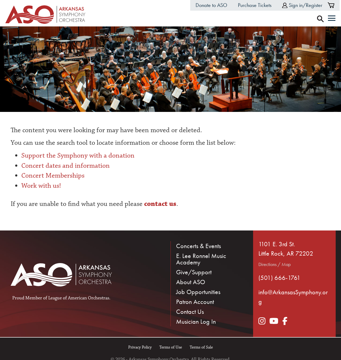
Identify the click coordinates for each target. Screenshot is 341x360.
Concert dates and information (65, 165)
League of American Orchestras (78, 298)
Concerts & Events (198, 246)
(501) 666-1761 (279, 277)
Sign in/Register (305, 5)
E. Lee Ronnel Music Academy (201, 259)
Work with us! (41, 185)
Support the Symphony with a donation (78, 155)
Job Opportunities (198, 292)
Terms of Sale (201, 347)
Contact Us (190, 311)
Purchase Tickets (254, 5)
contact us (159, 203)
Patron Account (195, 302)
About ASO (190, 282)
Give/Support (194, 272)
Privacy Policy (140, 347)
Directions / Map (274, 264)
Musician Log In (196, 321)
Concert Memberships (52, 175)
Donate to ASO (211, 5)
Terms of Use (170, 347)
